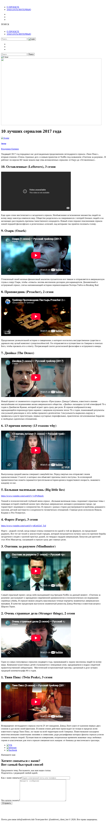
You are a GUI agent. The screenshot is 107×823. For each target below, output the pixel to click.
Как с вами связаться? (11, 778)
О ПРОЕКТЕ (13, 7)
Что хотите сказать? (10, 800)
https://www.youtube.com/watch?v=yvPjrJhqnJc (22, 496)
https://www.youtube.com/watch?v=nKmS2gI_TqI (23, 525)
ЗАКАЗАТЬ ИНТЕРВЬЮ (19, 9)
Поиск (31, 54)
